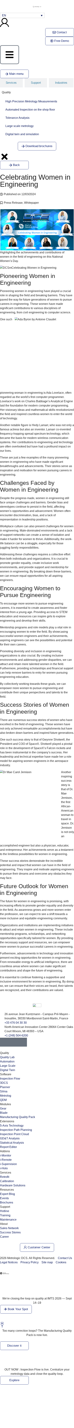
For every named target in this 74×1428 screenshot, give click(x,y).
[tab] (36, 82)
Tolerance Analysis (17, 117)
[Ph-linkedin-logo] (4, 1042)
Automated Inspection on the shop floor (30, 109)
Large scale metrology (19, 125)
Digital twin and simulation (22, 134)
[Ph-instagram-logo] (22, 1042)
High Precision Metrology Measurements (31, 101)
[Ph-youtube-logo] (13, 1042)
